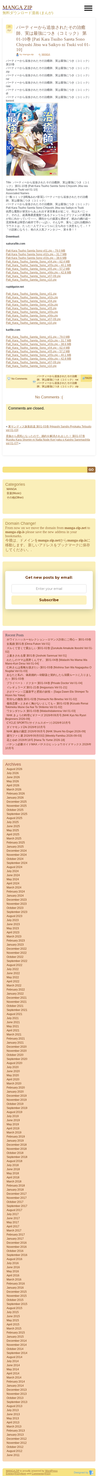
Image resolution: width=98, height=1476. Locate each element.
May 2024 (13, 879)
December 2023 (17, 899)
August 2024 (14, 867)
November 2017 (17, 1197)
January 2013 (15, 1434)
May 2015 (13, 1320)
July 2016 (13, 1263)
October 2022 (15, 957)
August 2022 (14, 965)
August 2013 (14, 1406)
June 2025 (13, 826)
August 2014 (14, 1357)
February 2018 (16, 1185)
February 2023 (16, 940)
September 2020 (17, 1059)
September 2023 (17, 912)
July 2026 (13, 773)
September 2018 (17, 1157)
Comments (38, 1473)
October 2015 (15, 1300)
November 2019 (17, 1099)
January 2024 (15, 895)
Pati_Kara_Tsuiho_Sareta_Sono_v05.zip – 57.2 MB (38, 268)
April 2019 (13, 1128)
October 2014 (15, 1349)
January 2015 (15, 1336)
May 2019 (13, 1124)
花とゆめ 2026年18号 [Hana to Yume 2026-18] (36, 740)
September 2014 (17, 1353)
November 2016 (17, 1246)
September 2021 (17, 1010)
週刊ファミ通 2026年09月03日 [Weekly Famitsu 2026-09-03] (44, 735)
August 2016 (14, 1259)
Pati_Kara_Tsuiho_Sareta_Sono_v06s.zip (32, 315)
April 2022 (13, 981)
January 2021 (15, 1042)
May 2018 (13, 1173)
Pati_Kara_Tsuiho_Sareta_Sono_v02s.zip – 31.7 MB (38, 340)
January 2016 (15, 1287)
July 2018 (13, 1165)
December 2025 (17, 801)
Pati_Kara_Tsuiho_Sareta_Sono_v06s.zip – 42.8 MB (38, 272)
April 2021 (13, 1030)
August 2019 (14, 1112)
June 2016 (13, 1267)
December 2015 (17, 1291)
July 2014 (13, 1361)
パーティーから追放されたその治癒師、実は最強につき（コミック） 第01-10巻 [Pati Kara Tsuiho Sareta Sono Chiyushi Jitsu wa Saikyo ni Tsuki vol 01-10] (53, 38)
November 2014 (17, 1344)
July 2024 (13, 871)
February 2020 (16, 1087)
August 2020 (14, 1063)
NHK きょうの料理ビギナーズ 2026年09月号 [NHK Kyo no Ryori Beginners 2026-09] (45, 717)
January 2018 (15, 1189)
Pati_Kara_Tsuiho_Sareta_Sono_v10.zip (31, 279)
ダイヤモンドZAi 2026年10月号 (26, 727)
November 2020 (17, 1050)
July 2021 (13, 1018)
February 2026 (16, 793)
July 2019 (13, 1116)
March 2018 (14, 1181)
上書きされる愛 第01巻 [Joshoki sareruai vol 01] (37, 655)
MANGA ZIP (12, 1470)
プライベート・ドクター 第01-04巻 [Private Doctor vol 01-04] (44, 683)
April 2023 (13, 932)
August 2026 (14, 769)
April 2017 (13, 1226)
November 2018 (17, 1148)
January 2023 (15, 944)
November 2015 (17, 1295)
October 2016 (15, 1251)
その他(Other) (15, 497)
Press (54, 1470)
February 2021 (16, 1038)
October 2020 (15, 1055)
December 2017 (17, 1193)
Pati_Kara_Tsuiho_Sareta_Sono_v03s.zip (32, 304)
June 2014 (13, 1365)
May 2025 (13, 830)
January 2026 (15, 797)
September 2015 (17, 1304)
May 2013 (13, 1418)
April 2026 (13, 785)
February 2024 (16, 891)
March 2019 (14, 1132)
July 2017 (13, 1214)
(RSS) (17, 1473)
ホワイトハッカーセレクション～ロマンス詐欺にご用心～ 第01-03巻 (49, 639)
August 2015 (14, 1308)
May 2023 (13, 928)
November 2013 (17, 1393)
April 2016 (13, 1275)
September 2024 (17, 863)
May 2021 (13, 1026)
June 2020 (13, 1071)
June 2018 (13, 1169)
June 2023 (13, 924)
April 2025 (13, 834)
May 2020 (13, 1075)
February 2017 (16, 1234)
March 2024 (14, 887)
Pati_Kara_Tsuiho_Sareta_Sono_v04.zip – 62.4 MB (38, 261)
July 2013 (13, 1410)
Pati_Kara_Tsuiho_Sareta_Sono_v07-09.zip (33, 276)
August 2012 (14, 1451)
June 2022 (13, 973)
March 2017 (14, 1230)
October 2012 (15, 1447)
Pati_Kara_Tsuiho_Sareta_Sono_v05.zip (31, 308)
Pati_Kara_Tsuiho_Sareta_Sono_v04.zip (31, 301)
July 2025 (13, 822)
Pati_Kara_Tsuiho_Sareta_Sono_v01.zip (31, 293)
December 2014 (17, 1340)
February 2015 (16, 1332)
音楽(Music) (14, 493)
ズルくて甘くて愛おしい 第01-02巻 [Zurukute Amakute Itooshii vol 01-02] (49, 650)
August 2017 (14, 1210)
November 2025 (17, 805)
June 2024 (13, 875)
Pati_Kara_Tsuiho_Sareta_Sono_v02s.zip (32, 297)
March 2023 (14, 936)
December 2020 (17, 1046)
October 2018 (15, 1153)
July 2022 (13, 969)
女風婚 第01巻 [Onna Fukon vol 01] (28, 643)
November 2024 (17, 854)
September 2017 (17, 1206)
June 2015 (13, 1316)
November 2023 (17, 903)
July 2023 (13, 920)
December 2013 (17, 1389)
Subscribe (49, 600)
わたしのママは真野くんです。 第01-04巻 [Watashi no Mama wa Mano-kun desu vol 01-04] (46, 661)
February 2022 (16, 989)
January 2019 (15, 1140)
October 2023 (15, 908)
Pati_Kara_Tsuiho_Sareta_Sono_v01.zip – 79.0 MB (38, 336)
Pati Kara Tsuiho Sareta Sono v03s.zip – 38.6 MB (36, 258)
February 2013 (16, 1430)
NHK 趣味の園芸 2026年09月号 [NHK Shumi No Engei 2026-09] (46, 731)
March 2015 (14, 1328)
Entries (10, 1473)
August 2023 (14, 916)
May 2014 (13, 1369)
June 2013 (13, 1414)
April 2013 (13, 1422)
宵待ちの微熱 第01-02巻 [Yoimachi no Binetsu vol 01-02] (42, 699)
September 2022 (17, 961)
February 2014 (16, 1381)
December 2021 (17, 997)
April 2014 (13, 1373)
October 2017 (15, 1202)
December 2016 (17, 1242)
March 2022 (14, 985)
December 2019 (17, 1095)
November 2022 (17, 952)
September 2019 (17, 1108)
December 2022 (17, 948)
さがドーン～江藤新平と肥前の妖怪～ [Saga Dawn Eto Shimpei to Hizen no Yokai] (46, 693)
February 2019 (16, 1136)
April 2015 (13, 1324)
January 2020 (15, 1091)
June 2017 (13, 1218)
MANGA (46, 54)
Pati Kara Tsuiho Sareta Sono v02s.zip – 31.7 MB (36, 254)
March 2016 (14, 1279)
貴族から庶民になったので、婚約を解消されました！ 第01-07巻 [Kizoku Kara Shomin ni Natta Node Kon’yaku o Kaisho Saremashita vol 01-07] (48, 439)
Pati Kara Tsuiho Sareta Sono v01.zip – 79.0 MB (35, 250)
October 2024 (15, 859)
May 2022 (13, 977)
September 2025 (17, 814)
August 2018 (14, 1161)
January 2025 (15, 846)
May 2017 (13, 1222)
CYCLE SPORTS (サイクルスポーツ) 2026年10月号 (39, 722)
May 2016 (13, 1271)
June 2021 (13, 1022)
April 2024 (13, 883)
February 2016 (16, 1283)
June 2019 (13, 1120)
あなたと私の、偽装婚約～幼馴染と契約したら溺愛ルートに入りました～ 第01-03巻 (48, 676)
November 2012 (17, 1442)
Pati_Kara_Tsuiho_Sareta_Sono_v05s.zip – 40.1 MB (38, 265)
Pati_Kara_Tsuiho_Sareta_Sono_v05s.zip (32, 312)
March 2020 (14, 1083)
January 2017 (15, 1238)
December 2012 (17, 1438)
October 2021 (15, 1006)
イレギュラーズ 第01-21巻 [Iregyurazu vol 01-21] (37, 687)
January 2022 (15, 993)
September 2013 (17, 1402)
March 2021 (14, 1034)
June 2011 (13, 1455)
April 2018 (13, 1177)
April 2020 (13, 1079)
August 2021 (14, 1014)
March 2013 (14, 1426)
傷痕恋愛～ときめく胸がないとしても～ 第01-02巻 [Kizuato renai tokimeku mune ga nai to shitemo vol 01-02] (46, 705)
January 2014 (15, 1385)
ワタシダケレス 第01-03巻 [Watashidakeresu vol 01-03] (41, 711)
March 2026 (14, 789)
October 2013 (15, 1398)
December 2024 (17, 850)
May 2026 (13, 781)
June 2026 (13, 777)
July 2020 (13, 1067)
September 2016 (17, 1255)
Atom (23, 1473)
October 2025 (15, 810)
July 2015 (13, 1312)
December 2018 (17, 1144)
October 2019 (15, 1104)
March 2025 (14, 838)
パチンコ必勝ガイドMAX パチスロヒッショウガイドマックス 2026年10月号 (48, 746)
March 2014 (14, 1377)
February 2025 (16, 842)
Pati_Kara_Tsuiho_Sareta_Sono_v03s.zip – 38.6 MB (38, 344)
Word (48, 1470)
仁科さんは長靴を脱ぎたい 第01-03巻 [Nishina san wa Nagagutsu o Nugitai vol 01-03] (48, 669)
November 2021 (17, 1001)
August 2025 (14, 818)
